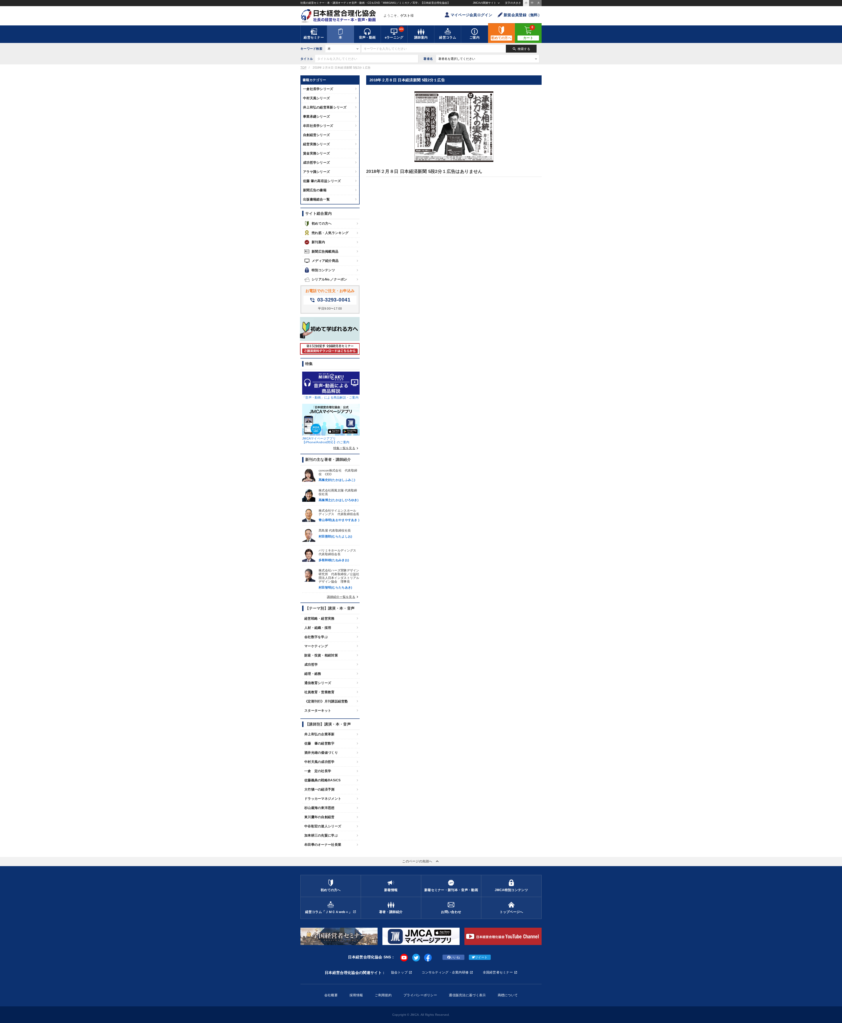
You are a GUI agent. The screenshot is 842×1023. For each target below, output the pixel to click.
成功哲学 (311, 664)
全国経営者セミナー (498, 972)
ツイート (481, 957)
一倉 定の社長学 (317, 771)
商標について (508, 995)
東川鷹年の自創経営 (319, 817)
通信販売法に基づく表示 (467, 995)
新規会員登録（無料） (523, 15)
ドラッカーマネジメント (322, 798)
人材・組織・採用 (317, 627)
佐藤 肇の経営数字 (319, 743)
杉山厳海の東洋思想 (319, 808)
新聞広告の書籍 (314, 190)
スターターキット (317, 710)
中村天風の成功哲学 (319, 762)
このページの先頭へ (421, 861)
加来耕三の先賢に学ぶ (321, 835)
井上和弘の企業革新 (319, 734)
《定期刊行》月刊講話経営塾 (326, 701)
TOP (303, 67)
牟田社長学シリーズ (318, 126)
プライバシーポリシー (420, 995)
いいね (455, 957)
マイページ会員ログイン (471, 15)
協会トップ (399, 972)
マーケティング (316, 646)
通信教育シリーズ (317, 683)
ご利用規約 (383, 995)
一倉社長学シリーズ (318, 89)
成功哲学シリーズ (316, 162)
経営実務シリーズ (316, 144)
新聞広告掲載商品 (325, 251)
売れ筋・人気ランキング (330, 233)
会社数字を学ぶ (316, 637)
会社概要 (331, 995)
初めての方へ (322, 223)
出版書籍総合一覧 (316, 199)
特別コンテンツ (323, 270)
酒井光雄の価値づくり (321, 752)
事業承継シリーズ (316, 116)
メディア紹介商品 (321, 260)
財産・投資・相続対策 (321, 655)
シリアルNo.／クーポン (329, 279)
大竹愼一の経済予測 (319, 789)
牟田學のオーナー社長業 (322, 844)
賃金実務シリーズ (316, 153)
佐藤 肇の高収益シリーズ (322, 181)
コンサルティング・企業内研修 (445, 972)
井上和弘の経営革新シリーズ (325, 107)
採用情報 (356, 995)
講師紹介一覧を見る (343, 597)
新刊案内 (318, 242)
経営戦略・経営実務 (319, 618)
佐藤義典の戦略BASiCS (322, 780)
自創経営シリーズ (316, 135)
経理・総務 (312, 673)
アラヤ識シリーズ (316, 172)
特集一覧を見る (346, 448)
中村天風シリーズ (316, 98)
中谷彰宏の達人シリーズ (322, 826)
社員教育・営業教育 (319, 692)
